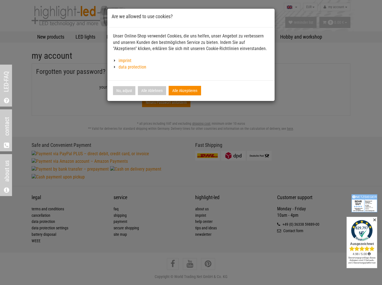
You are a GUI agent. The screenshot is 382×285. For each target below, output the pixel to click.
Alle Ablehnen (152, 90)
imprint (125, 60)
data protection (132, 67)
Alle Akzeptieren (184, 90)
